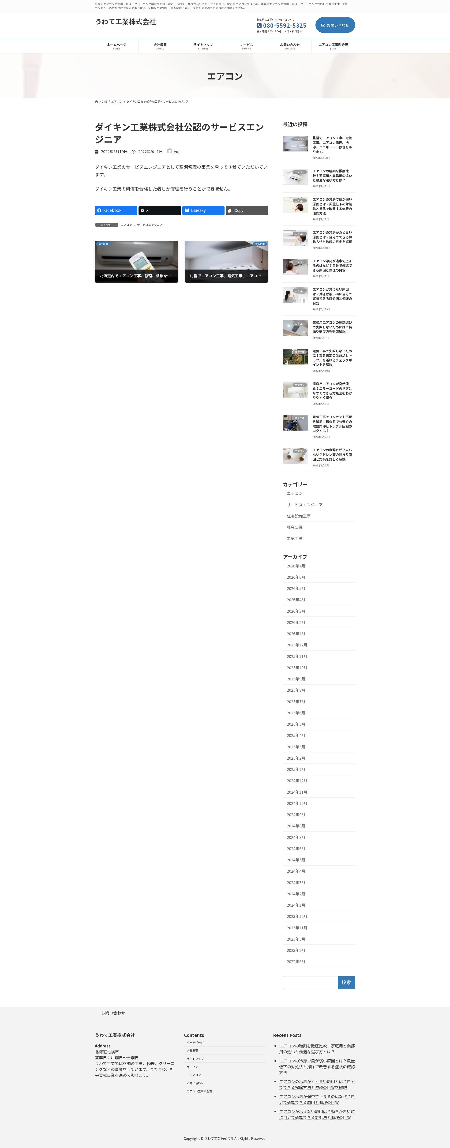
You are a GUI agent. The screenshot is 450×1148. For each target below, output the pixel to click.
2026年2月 (296, 622)
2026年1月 (296, 633)
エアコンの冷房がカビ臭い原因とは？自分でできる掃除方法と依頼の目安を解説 (332, 237)
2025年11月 (297, 656)
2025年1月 (296, 769)
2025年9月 (296, 679)
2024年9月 (296, 814)
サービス (192, 1067)
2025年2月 (296, 758)
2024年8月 (296, 826)
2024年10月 (297, 803)
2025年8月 (296, 690)
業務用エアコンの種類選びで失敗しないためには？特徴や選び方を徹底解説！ (332, 327)
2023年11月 (297, 927)
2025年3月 (296, 747)
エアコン (126, 225)
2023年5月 (296, 939)
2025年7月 (296, 701)
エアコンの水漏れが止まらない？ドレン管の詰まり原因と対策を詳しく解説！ (332, 454)
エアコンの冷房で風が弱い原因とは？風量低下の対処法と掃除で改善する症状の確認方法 (332, 206)
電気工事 (295, 538)
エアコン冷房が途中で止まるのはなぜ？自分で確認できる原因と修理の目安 (332, 265)
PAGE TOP (436, 1109)
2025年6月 (296, 713)
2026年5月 (296, 588)
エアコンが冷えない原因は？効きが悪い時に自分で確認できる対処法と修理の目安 (332, 296)
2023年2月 (296, 950)
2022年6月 (296, 961)
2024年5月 (296, 860)
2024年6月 (296, 848)
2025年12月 (297, 645)
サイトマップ (195, 1059)
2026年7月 (296, 566)
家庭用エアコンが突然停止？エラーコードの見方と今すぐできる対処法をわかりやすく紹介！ (332, 390)
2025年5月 (296, 724)
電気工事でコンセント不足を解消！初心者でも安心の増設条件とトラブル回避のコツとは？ (332, 423)
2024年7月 (296, 837)
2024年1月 (296, 905)
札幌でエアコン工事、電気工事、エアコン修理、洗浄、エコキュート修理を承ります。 (332, 144)
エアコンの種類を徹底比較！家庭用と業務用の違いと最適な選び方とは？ (332, 175)
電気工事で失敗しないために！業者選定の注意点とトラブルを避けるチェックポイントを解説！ (332, 358)
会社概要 (192, 1050)
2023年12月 (297, 916)
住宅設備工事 (299, 516)
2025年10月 (297, 667)
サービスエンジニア (149, 225)
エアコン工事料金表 (199, 1091)
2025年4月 (296, 735)
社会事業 (295, 527)
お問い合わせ (338, 25)
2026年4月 (296, 599)
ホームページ (195, 1042)
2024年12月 (297, 780)
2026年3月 (296, 611)
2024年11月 (297, 792)
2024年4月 (296, 871)
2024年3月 (296, 882)
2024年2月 (296, 894)
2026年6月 (296, 577)
